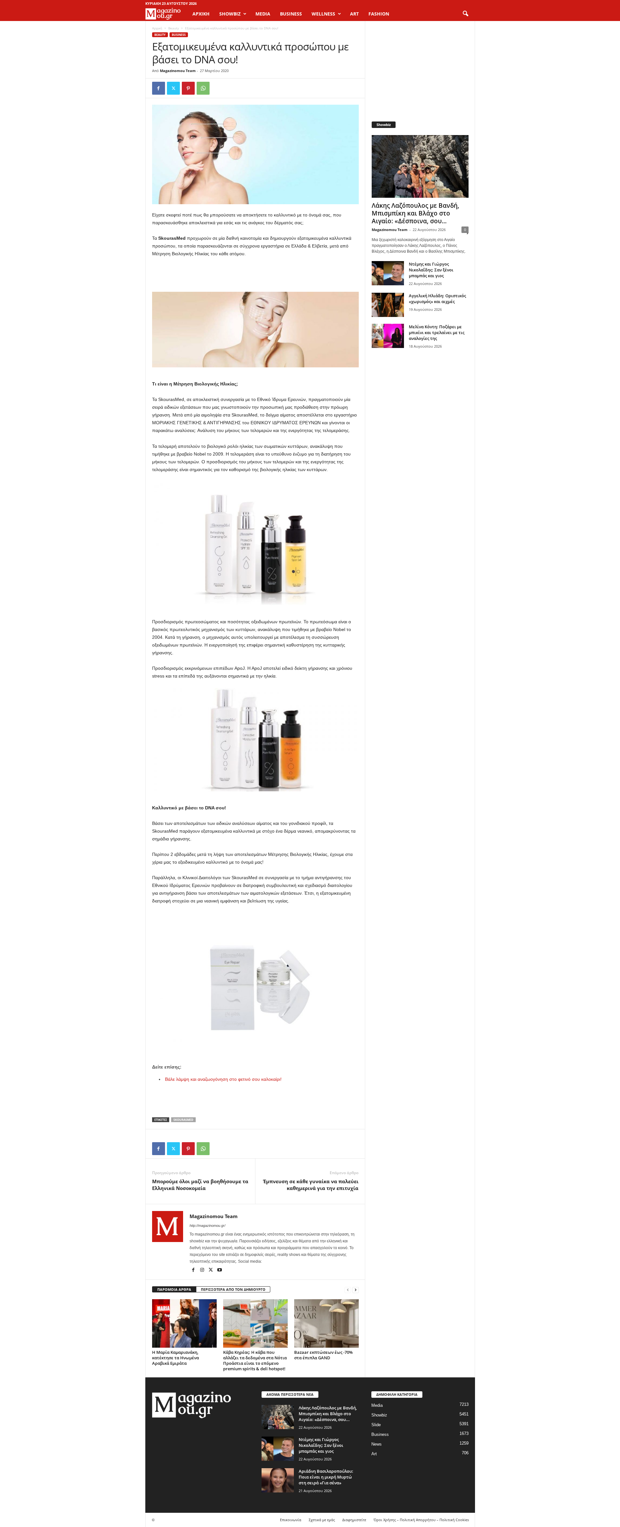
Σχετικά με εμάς (322, 1519)
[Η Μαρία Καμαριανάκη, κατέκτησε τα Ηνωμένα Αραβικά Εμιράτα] (184, 1323)
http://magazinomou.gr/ (207, 1225)
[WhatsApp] (203, 88)
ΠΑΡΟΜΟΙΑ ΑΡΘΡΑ (174, 1289)
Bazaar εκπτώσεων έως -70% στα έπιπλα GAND (323, 1355)
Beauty (173, 28)
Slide (376, 1424)
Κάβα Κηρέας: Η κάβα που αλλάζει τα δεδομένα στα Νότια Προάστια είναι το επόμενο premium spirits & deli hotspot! (255, 1360)
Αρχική (201, 14)
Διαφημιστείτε (354, 1519)
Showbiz (379, 1415)
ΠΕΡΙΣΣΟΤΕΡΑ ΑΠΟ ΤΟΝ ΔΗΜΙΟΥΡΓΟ (233, 1289)
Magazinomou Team (178, 70)
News (376, 1444)
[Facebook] (158, 88)
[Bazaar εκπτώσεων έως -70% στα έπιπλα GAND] (326, 1323)
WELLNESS (323, 14)
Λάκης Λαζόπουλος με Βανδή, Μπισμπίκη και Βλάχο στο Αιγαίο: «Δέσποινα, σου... (415, 213)
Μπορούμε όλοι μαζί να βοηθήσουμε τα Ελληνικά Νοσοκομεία (200, 1184)
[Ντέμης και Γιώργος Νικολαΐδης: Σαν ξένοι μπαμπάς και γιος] (388, 273)
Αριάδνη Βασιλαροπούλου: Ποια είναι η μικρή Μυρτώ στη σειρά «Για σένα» (326, 1477)
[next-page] (355, 1289)
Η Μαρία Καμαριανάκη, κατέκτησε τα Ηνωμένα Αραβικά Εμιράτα (175, 1357)
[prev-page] (348, 1289)
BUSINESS (291, 14)
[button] (465, 14)
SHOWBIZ (230, 14)
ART (354, 14)
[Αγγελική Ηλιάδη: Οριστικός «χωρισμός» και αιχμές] (388, 305)
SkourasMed (183, 1120)
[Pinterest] (188, 88)
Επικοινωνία (290, 1519)
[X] (173, 88)
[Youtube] (219, 1270)
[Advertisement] (255, 275)
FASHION (378, 14)
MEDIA (262, 14)
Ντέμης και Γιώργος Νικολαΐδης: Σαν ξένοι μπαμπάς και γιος (431, 270)
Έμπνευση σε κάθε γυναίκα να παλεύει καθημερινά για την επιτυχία (310, 1184)
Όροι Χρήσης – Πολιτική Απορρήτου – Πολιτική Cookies (421, 1519)
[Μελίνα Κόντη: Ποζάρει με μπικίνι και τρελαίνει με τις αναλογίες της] (388, 336)
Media (377, 1405)
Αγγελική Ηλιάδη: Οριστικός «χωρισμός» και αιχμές (437, 298)
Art (374, 1453)
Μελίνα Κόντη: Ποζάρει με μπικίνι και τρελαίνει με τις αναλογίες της (436, 332)
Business (179, 35)
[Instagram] (202, 1270)
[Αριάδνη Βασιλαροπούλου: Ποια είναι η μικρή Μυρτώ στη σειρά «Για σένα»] (278, 1480)
